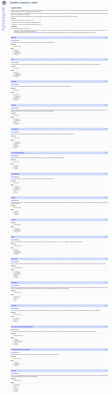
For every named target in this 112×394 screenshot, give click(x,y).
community (4, 27)
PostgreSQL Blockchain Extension (20, 349)
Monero (13, 259)
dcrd (12, 105)
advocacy (4, 26)
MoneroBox (14, 282)
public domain (3, 17)
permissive (4, 15)
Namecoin (14, 305)
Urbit (12, 370)
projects (3, 28)
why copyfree (3, 19)
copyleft (3, 14)
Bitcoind (13, 37)
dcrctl (12, 81)
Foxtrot (13, 197)
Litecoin (13, 219)
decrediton (14, 174)
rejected (3, 11)
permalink (106, 37)
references (4, 23)
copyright (3, 13)
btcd (12, 59)
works (3, 24)
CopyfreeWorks (35, 32)
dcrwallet (13, 129)
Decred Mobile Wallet (17, 152)
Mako (12, 237)
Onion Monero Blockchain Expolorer (21, 326)
